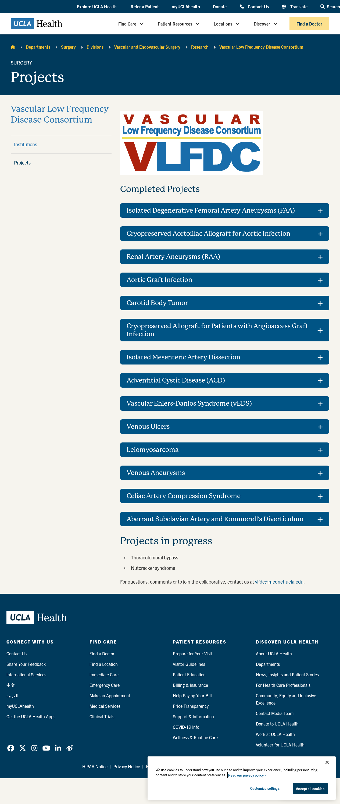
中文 (10, 685)
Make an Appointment (110, 695)
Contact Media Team (275, 713)
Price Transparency (191, 706)
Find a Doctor (309, 23)
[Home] (13, 47)
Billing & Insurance (190, 685)
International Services (26, 674)
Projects (22, 162)
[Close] (327, 762)
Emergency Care (105, 685)
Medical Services (105, 706)
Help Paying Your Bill (192, 695)
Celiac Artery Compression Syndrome (184, 496)
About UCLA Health (274, 653)
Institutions (25, 144)
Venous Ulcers (148, 426)
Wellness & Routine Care (195, 737)
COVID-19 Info (186, 727)
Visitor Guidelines (189, 664)
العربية (12, 695)
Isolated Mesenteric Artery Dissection (183, 357)
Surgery (68, 46)
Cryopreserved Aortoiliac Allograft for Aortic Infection (208, 233)
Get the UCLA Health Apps (30, 716)
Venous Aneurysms (156, 473)
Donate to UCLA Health (277, 723)
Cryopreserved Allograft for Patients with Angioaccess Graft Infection (217, 330)
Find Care (127, 23)
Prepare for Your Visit (192, 653)
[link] (10, 748)
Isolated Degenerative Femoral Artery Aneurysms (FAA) (211, 210)
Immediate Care (104, 674)
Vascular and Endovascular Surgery (147, 46)
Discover (262, 23)
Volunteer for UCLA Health (280, 744)
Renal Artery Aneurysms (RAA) (173, 256)
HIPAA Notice (95, 766)
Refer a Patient (145, 6)
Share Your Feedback (26, 664)
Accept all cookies (310, 788)
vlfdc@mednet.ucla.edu (279, 581)
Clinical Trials (102, 716)
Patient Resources (175, 23)
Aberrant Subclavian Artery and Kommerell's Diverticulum (215, 519)
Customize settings (264, 788)
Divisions (95, 46)
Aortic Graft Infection (159, 280)
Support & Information (193, 716)
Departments (38, 46)
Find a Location (104, 664)
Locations (223, 23)
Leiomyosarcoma (153, 449)
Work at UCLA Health (275, 734)
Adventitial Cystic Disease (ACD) (176, 380)
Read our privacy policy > (247, 775)
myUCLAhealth (186, 6)
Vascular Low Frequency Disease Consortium (261, 46)
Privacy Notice (126, 766)
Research (200, 46)
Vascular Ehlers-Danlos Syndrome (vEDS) (189, 403)
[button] (97, 6)
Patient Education (189, 674)
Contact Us (258, 6)
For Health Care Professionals (283, 685)
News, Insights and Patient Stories (287, 674)
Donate (220, 6)
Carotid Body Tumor (157, 303)
